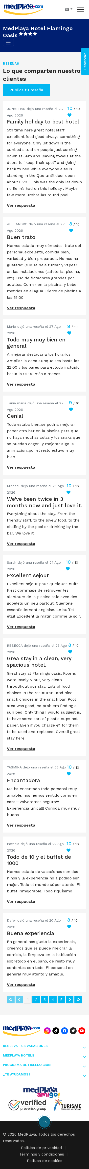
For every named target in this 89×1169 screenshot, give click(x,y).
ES (67, 9)
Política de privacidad (41, 1147)
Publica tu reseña (26, 90)
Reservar (85, 61)
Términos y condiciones (41, 1154)
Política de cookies (44, 1160)
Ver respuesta (21, 205)
